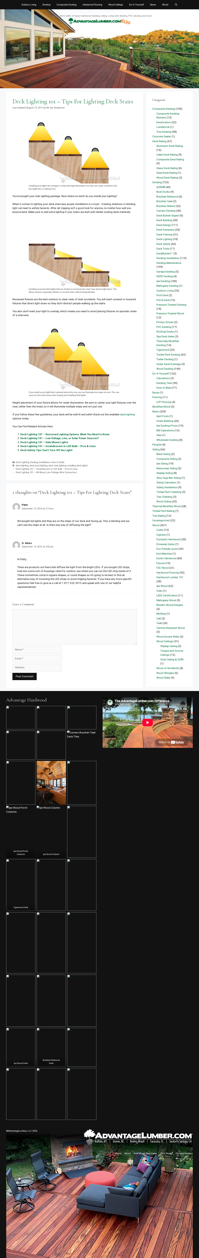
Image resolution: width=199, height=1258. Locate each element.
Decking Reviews (184, 1153)
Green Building (164, 420)
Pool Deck (162, 295)
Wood (165, 4)
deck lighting (127, 414)
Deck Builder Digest (167, 215)
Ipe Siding (162, 463)
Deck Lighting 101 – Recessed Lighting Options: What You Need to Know (64, 434)
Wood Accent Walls (167, 636)
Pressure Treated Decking (171, 304)
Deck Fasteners (165, 229)
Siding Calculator (166, 482)
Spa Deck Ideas (165, 336)
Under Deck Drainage (168, 364)
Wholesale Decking (167, 439)
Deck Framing (164, 234)
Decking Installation (40, 462)
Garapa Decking (165, 271)
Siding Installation (166, 487)
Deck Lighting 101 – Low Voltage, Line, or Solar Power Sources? (59, 438)
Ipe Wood (162, 586)
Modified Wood (161, 406)
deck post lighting (38, 465)
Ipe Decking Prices (167, 425)
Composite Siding (166, 458)
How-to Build (57, 462)
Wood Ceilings (115, 4)
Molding (161, 613)
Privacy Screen (165, 322)
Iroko (159, 590)
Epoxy (155, 392)
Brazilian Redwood (167, 196)
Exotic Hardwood (166, 558)
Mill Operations (165, 430)
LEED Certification (166, 595)
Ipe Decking (163, 281)
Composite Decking (66, 4)
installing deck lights (77, 465)
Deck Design (163, 225)
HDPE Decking (164, 276)
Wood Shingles (165, 673)
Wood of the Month (167, 668)
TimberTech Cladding (168, 492)
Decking (46, 4)
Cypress (161, 534)
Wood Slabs (163, 677)
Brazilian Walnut (165, 206)
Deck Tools (162, 248)
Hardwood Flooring (92, 4)
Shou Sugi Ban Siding (168, 477)
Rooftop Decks (165, 331)
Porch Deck (163, 300)
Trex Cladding (164, 496)
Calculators (163, 378)
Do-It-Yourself (136, 4)
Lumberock (162, 127)
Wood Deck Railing (167, 177)
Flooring (157, 397)
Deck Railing (159, 141)
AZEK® (160, 187)
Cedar (159, 529)
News (153, 4)
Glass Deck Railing (167, 168)
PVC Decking (163, 326)
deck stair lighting (57, 465)
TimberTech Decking (168, 354)
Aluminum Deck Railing (169, 145)
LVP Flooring (163, 402)
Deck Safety (163, 244)
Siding (156, 449)
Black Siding (163, 454)
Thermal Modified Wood (166, 506)
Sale (158, 435)
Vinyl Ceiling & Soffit (172, 659)
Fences (160, 563)
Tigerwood (162, 349)
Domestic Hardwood (168, 539)
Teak (159, 623)
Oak (158, 618)
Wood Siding (163, 501)
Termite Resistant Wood (170, 627)
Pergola (156, 444)
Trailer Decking (165, 359)
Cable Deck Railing (167, 154)
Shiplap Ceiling (168, 646)
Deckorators (163, 122)
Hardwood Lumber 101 (169, 577)
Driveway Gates (165, 544)
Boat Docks (163, 191)
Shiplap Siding (164, 473)
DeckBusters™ (164, 253)
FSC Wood (162, 567)
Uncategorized (161, 520)
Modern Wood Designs (169, 604)
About (128, 1153)
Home (118, 1153)
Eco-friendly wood (167, 548)
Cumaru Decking (166, 210)
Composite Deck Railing (170, 159)
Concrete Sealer (161, 136)
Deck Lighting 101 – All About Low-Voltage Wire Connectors (46, 472)
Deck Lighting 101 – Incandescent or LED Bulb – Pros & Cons (58, 446)
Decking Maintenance (168, 262)
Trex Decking (163, 131)
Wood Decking (164, 368)
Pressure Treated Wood (170, 313)
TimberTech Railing (163, 510)
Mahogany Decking (167, 285)
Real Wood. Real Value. (145, 1153)
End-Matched (164, 553)
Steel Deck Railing (166, 172)
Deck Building (164, 220)
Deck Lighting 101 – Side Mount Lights (44, 442)
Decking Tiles (164, 383)
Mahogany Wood (166, 600)
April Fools (162, 416)
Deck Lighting (22, 462)
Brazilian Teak (164, 201)
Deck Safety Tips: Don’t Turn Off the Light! (46, 450)
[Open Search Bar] (175, 4)
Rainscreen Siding (166, 468)
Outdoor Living (28, 4)
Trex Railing (159, 515)
